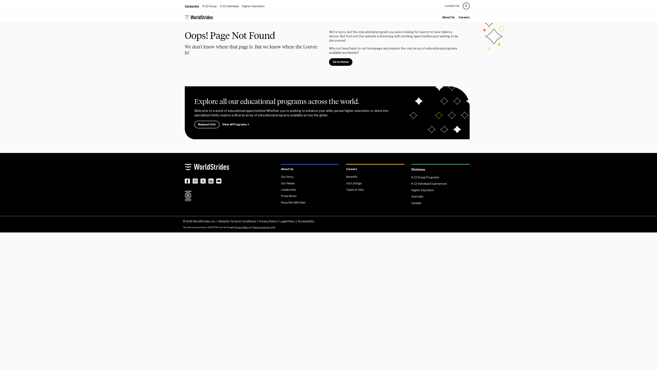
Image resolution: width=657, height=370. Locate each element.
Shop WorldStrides (293, 202)
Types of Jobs (355, 189)
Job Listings (354, 183)
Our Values (288, 183)
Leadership (288, 189)
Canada (416, 203)
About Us (448, 17)
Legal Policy (287, 221)
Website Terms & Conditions (237, 221)
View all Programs (234, 124)
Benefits (351, 176)
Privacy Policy (268, 221)
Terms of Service (261, 227)
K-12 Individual (229, 6)
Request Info (207, 124)
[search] (466, 6)
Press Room (289, 196)
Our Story (287, 176)
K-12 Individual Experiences (429, 183)
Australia (417, 196)
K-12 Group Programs (425, 177)
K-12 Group (209, 6)
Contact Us (452, 6)
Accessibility (306, 221)
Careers (464, 17)
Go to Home (341, 62)
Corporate (192, 6)
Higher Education (253, 6)
